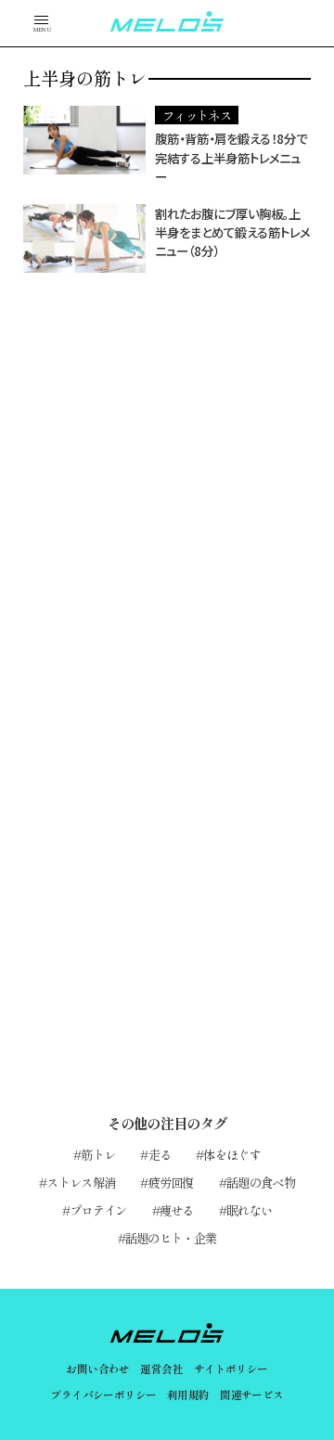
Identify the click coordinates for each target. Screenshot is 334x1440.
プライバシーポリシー (103, 1394)
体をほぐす (232, 1154)
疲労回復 (171, 1182)
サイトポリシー (231, 1368)
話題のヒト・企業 (171, 1237)
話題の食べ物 (260, 1182)
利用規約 (188, 1394)
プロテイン (98, 1210)
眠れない (249, 1210)
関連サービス (252, 1394)
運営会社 (161, 1368)
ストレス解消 (80, 1182)
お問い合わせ (98, 1368)
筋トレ (98, 1154)
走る (159, 1154)
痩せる (177, 1210)
